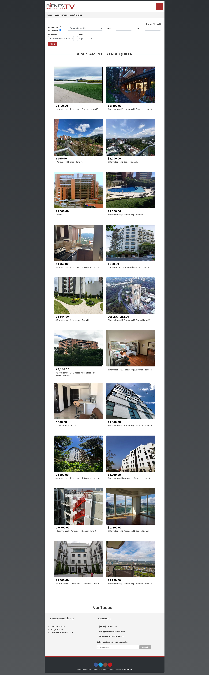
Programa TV (57, 629)
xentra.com (128, 670)
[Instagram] (105, 665)
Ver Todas (103, 607)
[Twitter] (100, 665)
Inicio (49, 15)
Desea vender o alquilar (62, 632)
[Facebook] (96, 665)
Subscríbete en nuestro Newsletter (112, 642)
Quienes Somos (58, 626)
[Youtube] (110, 665)
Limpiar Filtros (153, 24)
